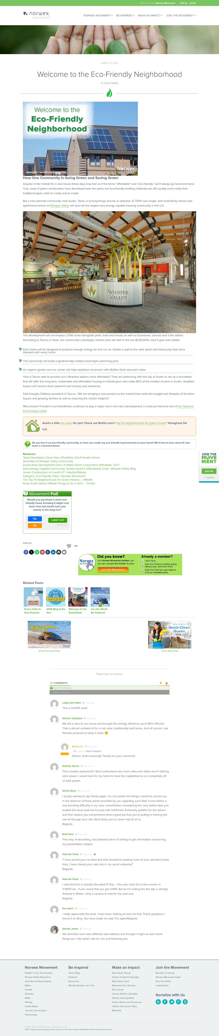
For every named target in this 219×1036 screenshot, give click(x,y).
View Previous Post (49, 650)
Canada (28, 989)
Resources (73, 981)
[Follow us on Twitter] (171, 1001)
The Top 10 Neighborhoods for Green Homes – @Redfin (58, 479)
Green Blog (74, 973)
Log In (192, 2)
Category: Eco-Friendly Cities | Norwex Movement (54, 476)
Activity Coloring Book (123, 998)
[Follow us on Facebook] (165, 1001)
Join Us (183, 2)
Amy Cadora (111, 83)
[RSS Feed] (158, 1001)
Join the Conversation (36, 1010)
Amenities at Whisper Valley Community (48, 461)
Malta (27, 998)
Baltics (28, 985)
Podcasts (72, 977)
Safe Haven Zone (120, 981)
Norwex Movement (97, 15)
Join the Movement (179, 15)
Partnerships (31, 1014)
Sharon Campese (93, 751)
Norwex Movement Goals (168, 977)
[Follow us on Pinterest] (178, 1001)
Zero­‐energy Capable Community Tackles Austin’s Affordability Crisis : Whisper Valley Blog (79, 468)
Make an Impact (149, 15)
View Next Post (169, 650)
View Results (62, 525)
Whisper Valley (59, 205)
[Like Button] (69, 546)
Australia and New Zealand (38, 981)
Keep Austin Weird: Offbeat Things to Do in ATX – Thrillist (59, 483)
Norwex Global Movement (38, 977)
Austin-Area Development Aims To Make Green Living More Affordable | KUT (71, 465)
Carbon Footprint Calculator (125, 977)
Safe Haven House (121, 973)
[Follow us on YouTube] (185, 1001)
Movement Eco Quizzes (124, 985)
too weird (66, 423)
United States (31, 1006)
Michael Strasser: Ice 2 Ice (81, 985)
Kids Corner (118, 989)
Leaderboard (162, 985)
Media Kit (116, 1010)
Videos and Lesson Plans (124, 1006)
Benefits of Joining (165, 973)
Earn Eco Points (163, 981)
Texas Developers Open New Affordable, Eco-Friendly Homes (61, 457)
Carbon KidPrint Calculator (125, 993)
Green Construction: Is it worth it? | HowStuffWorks (54, 472)
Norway (28, 1002)
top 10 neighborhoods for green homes (141, 423)
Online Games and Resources (127, 1002)
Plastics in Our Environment (38, 973)
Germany (29, 993)
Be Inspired (124, 15)
